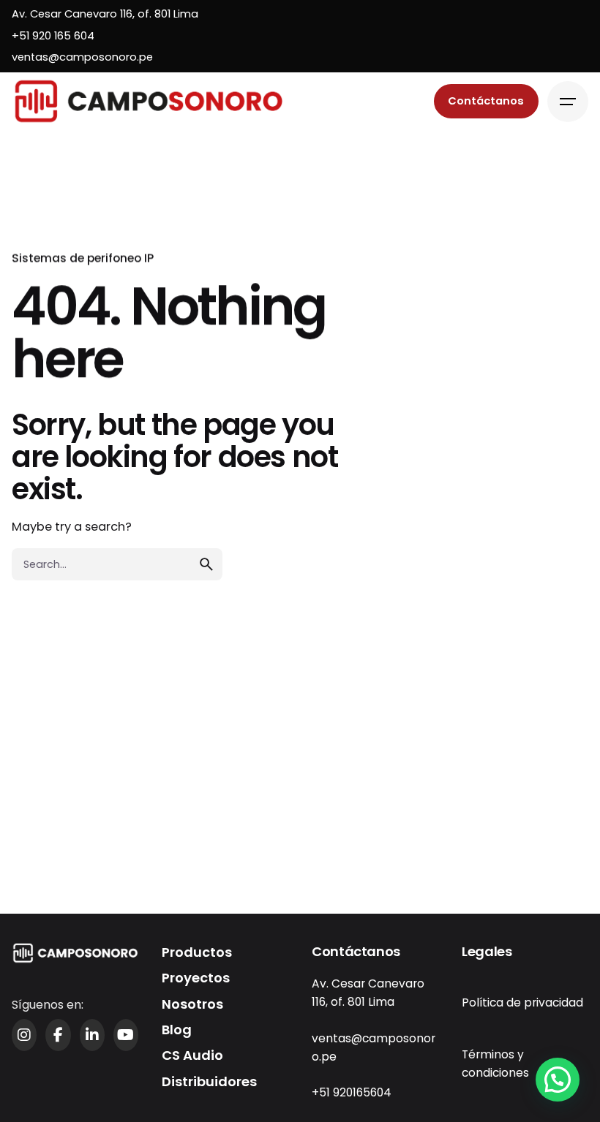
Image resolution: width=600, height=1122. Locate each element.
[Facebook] (57, 1035)
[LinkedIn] (92, 1035)
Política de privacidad (522, 1002)
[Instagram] (24, 1035)
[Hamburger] (567, 101)
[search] (206, 564)
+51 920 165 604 (53, 36)
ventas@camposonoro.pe (82, 57)
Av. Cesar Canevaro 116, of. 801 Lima (105, 14)
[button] (558, 1080)
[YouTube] (125, 1035)
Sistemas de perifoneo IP (83, 258)
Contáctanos (486, 101)
